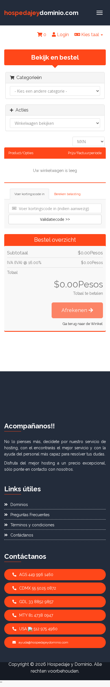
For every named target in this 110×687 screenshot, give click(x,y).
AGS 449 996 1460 (36, 574)
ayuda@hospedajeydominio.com (43, 642)
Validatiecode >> (55, 219)
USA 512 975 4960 (38, 629)
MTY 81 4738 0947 (36, 615)
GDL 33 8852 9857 (36, 601)
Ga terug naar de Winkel (83, 324)
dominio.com (41, 12)
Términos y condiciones (32, 525)
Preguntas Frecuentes (30, 514)
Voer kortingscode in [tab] (29, 194)
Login (62, 34)
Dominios (19, 504)
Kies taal (90, 34)
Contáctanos (21, 535)
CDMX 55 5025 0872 (37, 588)
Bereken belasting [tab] (67, 194)
